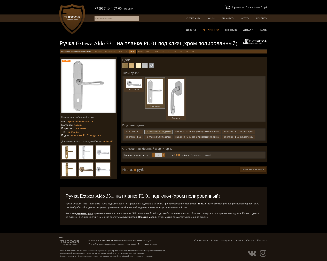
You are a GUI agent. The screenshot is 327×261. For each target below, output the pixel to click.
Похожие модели (147, 217)
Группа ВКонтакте (252, 253)
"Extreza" (202, 203)
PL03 (148, 52)
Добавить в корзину (253, 169)
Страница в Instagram (263, 253)
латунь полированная (138, 65)
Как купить (228, 18)
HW (120, 52)
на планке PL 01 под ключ (158, 131)
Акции (211, 18)
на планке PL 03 (133, 137)
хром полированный (151, 65)
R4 (181, 52)
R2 (169, 52)
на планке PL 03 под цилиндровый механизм (197, 137)
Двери (191, 29)
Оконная (176, 118)
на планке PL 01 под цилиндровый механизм (197, 131)
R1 (163, 52)
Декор (248, 29)
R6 (193, 52)
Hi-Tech (98, 52)
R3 (175, 52)
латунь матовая (131, 65)
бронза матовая (125, 65)
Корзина (236, 7)
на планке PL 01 (133, 131)
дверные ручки (84, 213)
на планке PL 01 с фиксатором (238, 131)
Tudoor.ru (72, 19)
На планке (155, 106)
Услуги (245, 18)
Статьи (250, 240)
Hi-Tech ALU (110, 52)
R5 (187, 52)
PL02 (140, 52)
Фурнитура (210, 29)
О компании (193, 18)
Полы (263, 29)
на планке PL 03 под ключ (158, 137)
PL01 (132, 52)
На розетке (134, 89)
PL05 (156, 52)
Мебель (231, 29)
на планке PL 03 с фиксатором (238, 137)
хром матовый (145, 65)
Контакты (261, 18)
